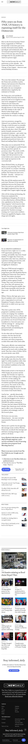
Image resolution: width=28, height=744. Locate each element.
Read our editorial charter (14, 696)
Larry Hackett (9, 35)
